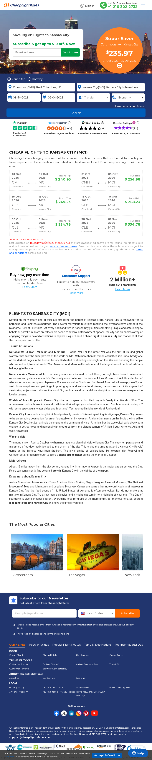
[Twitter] (64, 713)
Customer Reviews (19, 668)
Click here (9, 756)
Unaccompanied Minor (130, 106)
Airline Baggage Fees (87, 664)
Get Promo (70, 52)
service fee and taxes (63, 246)
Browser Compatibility (55, 668)
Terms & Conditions (53, 687)
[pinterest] (86, 713)
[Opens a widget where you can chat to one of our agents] (138, 753)
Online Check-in (51, 664)
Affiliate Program (18, 691)
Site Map (80, 677)
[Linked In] (71, 713)
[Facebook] (56, 715)
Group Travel (116, 655)
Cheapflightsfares (22, 6)
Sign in (90, 6)
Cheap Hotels (50, 655)
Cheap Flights (16, 655)
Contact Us (48, 677)
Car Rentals (82, 655)
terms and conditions (58, 633)
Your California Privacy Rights (59, 691)
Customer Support (19, 664)
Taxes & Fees (82, 687)
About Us (14, 677)
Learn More (29, 287)
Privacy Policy (16, 687)
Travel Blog (115, 664)
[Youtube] (94, 713)
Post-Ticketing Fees (119, 687)
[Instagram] (79, 713)
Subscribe (127, 613)
